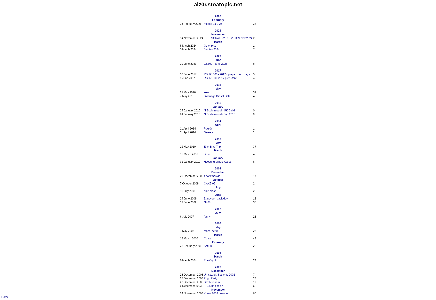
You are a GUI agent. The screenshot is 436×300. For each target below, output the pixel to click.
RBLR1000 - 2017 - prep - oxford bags (227, 74)
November (218, 34)
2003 (218, 267)
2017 (218, 70)
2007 (218, 209)
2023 (218, 56)
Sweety (208, 132)
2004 (218, 252)
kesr (206, 92)
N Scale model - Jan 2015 (219, 114)
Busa (207, 154)
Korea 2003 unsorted (216, 293)
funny (207, 216)
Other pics (210, 45)
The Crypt (210, 260)
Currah (208, 238)
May (218, 88)
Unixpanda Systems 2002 (219, 274)
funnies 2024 (212, 49)
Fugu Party (210, 278)
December (218, 172)
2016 (218, 84)
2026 (218, 16)
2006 (218, 223)
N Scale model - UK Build (219, 110)
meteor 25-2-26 (213, 23)
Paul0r (208, 128)
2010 (218, 139)
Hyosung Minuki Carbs (217, 161)
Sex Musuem (212, 282)
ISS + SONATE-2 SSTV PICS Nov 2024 (228, 38)
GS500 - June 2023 (215, 63)
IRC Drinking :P (213, 285)
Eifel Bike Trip (212, 146)
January (218, 106)
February (218, 20)
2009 (218, 168)
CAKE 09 (209, 183)
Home (5, 297)
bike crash (210, 191)
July (218, 187)
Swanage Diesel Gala (217, 96)
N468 (207, 202)
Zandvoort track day (216, 198)
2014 (218, 121)
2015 (218, 103)
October (218, 179)
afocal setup (211, 231)
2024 (218, 30)
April (218, 124)
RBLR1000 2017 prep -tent (220, 78)
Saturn (208, 246)
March (218, 41)
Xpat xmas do (212, 176)
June (218, 60)
